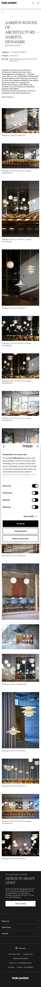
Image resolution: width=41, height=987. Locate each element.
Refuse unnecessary (20, 539)
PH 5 (16, 61)
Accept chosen (20, 531)
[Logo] (9, 4)
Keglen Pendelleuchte (17, 59)
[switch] (35, 493)
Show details (29, 516)
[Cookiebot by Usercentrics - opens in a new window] (24, 446)
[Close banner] (37, 446)
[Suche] (33, 3)
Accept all (20, 524)
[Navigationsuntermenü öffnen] (37, 4)
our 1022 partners (16, 458)
